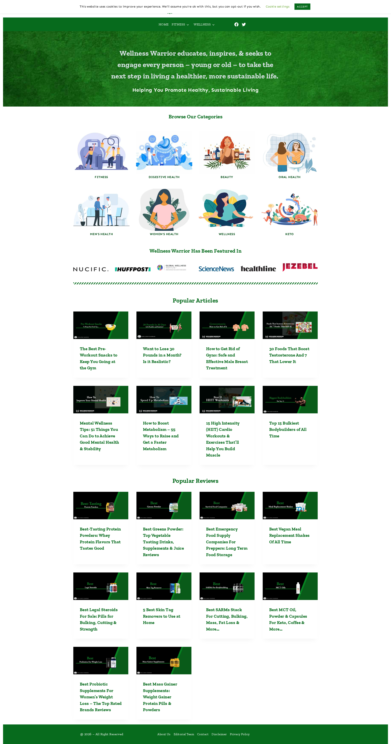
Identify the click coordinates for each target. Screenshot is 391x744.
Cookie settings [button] (278, 6)
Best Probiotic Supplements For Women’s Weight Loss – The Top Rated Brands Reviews (101, 696)
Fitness (178, 24)
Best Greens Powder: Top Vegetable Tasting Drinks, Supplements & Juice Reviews (163, 541)
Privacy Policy (240, 734)
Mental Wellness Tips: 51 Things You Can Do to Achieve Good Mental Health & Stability (99, 435)
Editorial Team (184, 734)
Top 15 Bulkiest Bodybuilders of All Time (287, 429)
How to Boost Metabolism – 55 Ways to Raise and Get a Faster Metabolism (161, 435)
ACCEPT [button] (302, 6)
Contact (203, 734)
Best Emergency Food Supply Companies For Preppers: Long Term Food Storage (226, 541)
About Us (164, 734)
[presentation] (100, 325)
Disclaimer (219, 734)
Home (164, 24)
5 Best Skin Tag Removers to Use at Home (161, 616)
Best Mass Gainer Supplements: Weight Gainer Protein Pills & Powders (160, 696)
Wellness (202, 24)
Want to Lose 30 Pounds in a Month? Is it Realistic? (162, 355)
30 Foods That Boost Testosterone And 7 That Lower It (289, 355)
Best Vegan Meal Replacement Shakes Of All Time (289, 535)
